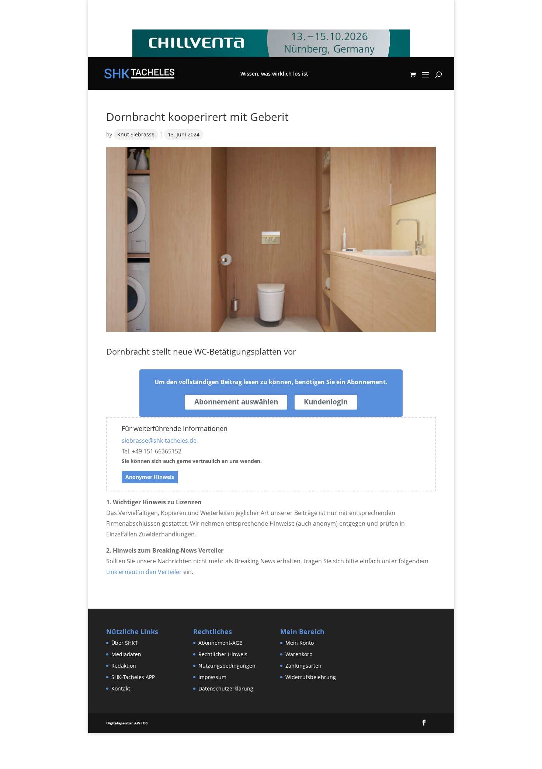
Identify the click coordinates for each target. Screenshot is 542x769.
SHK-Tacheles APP (133, 677)
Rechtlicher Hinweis (222, 654)
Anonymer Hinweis (149, 476)
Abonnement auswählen (236, 402)
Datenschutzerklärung (225, 688)
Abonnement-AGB (220, 642)
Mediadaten (126, 654)
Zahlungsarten (303, 665)
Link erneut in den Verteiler (144, 572)
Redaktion (123, 665)
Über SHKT (124, 642)
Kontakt (120, 688)
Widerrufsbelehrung (310, 677)
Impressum (212, 677)
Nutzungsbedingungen (227, 665)
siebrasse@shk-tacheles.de (159, 440)
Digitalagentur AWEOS (127, 722)
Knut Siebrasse (135, 134)
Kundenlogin (326, 402)
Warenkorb (299, 654)
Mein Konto (299, 642)
